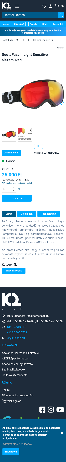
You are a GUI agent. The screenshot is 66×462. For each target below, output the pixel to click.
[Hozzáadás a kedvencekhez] (62, 103)
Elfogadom (11, 451)
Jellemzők (27, 213)
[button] (14, 187)
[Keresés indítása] (61, 15)
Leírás (9, 213)
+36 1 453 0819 (16, 326)
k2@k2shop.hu (16, 338)
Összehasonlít (11, 152)
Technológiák (48, 213)
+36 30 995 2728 (17, 332)
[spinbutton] (10, 189)
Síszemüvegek (14, 270)
